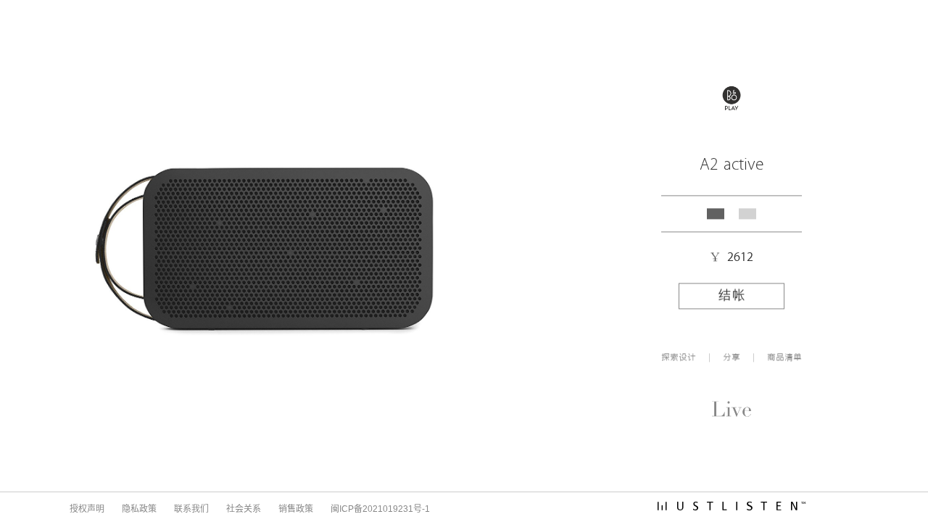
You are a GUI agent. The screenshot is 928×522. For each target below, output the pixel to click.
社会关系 (243, 509)
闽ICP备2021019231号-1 (380, 509)
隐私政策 (139, 509)
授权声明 (87, 509)
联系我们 (191, 509)
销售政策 (295, 509)
